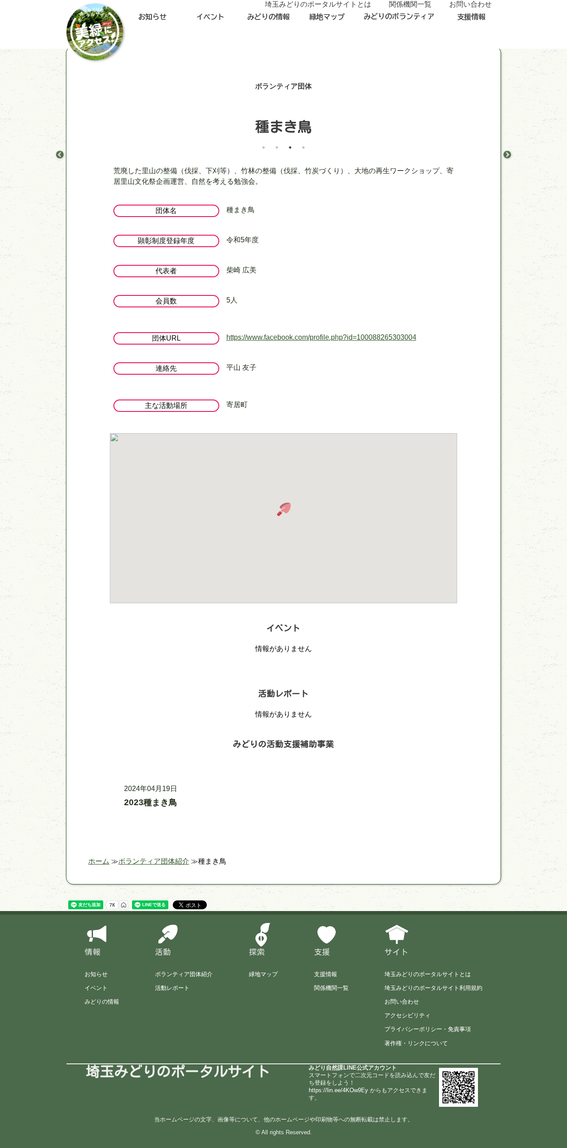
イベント (210, 16)
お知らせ (152, 16)
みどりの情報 (268, 16)
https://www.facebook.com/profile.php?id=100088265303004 (321, 337)
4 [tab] (303, 147)
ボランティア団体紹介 (184, 974)
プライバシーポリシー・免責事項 (427, 1029)
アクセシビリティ (407, 1015)
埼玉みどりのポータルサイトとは (427, 974)
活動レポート (172, 988)
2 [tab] (276, 147)
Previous (59, 155)
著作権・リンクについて (416, 1043)
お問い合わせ (401, 1001)
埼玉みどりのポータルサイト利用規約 (433, 988)
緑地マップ (327, 16)
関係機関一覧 (331, 988)
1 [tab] (263, 147)
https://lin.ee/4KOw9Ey (338, 1090)
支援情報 (471, 16)
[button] (283, 509)
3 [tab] (290, 147)
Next (507, 155)
